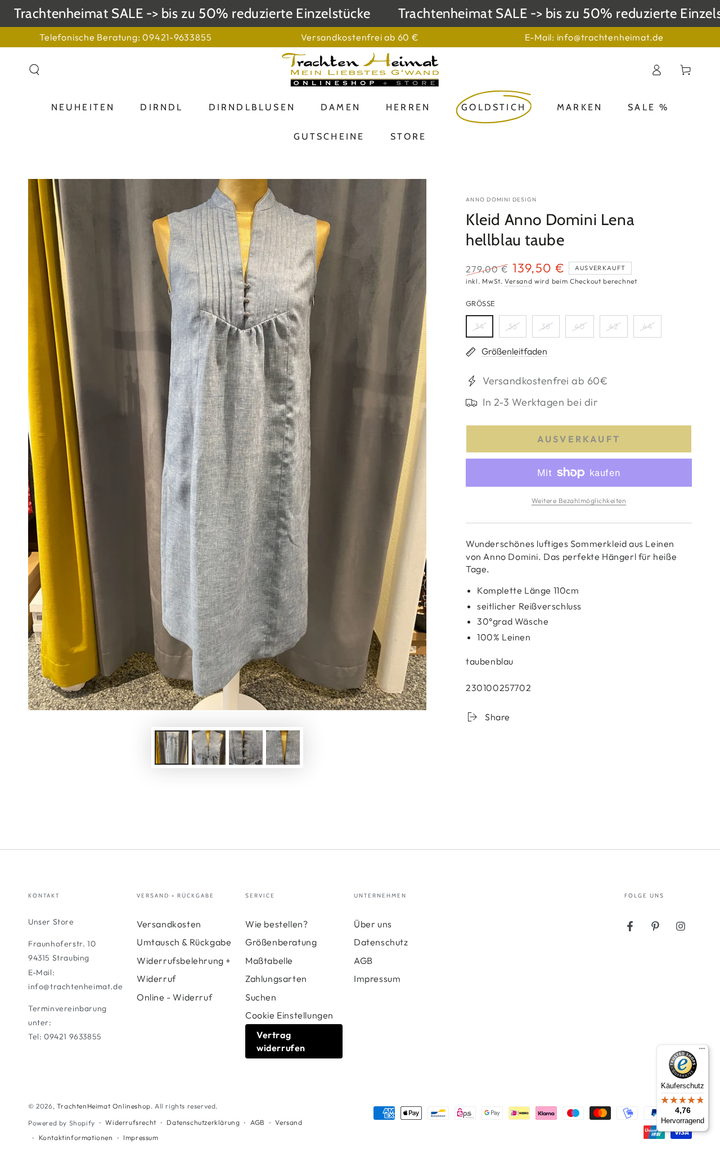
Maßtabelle (269, 960)
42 (618, 329)
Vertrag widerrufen (280, 1041)
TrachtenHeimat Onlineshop (104, 1106)
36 (516, 329)
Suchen (261, 997)
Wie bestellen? (276, 924)
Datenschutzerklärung (203, 1122)
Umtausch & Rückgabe (184, 942)
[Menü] (702, 1051)
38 (550, 329)
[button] (34, 69)
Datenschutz (381, 942)
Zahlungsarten (276, 978)
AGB (363, 960)
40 (584, 329)
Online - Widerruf (174, 997)
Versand (518, 281)
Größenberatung (281, 942)
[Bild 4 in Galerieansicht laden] (283, 747)
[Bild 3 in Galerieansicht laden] (246, 747)
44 (652, 329)
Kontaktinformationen (76, 1137)
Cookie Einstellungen (289, 1015)
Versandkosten (169, 924)
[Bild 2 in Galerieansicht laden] (209, 747)
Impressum (377, 978)
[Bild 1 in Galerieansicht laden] (171, 747)
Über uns (373, 924)
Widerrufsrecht (130, 1122)
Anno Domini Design (501, 199)
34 (483, 329)
